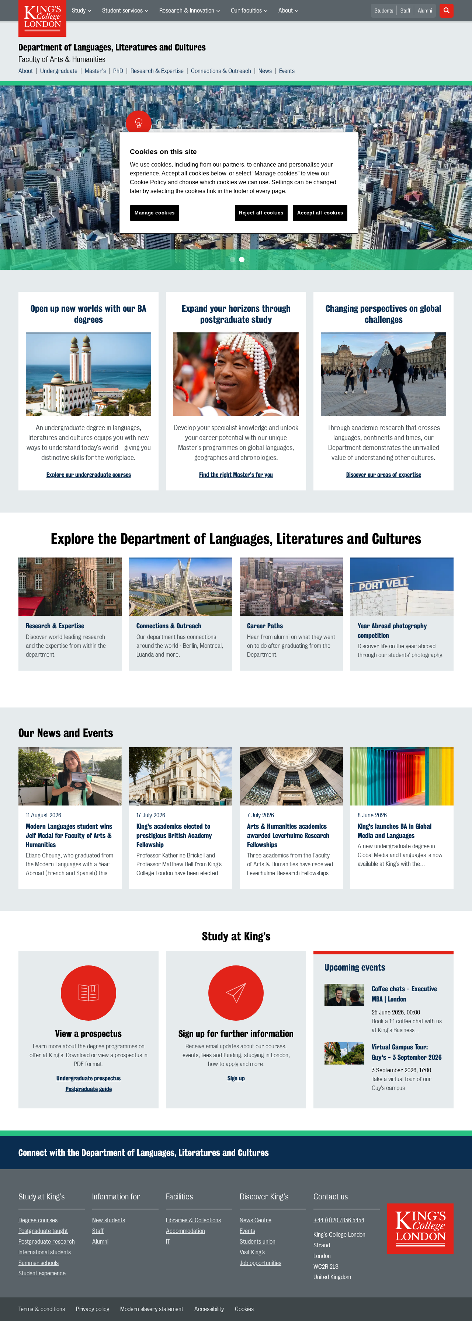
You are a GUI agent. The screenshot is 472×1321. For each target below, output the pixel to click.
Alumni (425, 11)
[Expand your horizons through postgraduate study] (236, 374)
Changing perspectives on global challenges (383, 314)
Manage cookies (155, 213)
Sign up (236, 1078)
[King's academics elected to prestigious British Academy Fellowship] (180, 776)
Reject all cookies (261, 213)
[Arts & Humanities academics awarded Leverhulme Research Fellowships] (291, 776)
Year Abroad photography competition (392, 630)
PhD (118, 71)
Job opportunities (260, 1263)
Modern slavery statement (151, 1309)
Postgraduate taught (43, 1231)
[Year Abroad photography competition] (402, 587)
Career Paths (265, 625)
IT (168, 1242)
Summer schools (38, 1263)
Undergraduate (58, 71)
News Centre (255, 1220)
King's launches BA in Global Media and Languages (394, 831)
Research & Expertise (157, 71)
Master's (95, 71)
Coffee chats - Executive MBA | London (404, 994)
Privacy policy (92, 1309)
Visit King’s (252, 1252)
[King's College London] (420, 1222)
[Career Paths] (291, 587)
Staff (405, 11)
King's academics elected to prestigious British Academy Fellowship (174, 835)
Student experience (42, 1273)
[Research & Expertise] (70, 587)
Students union (257, 1242)
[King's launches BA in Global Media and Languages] (402, 776)
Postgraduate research (46, 1242)
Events (287, 71)
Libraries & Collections (193, 1220)
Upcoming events (354, 967)
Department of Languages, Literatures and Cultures (112, 47)
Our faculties (246, 11)
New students (108, 1220)
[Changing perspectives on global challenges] (383, 374)
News (265, 71)
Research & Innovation (186, 11)
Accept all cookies (320, 213)
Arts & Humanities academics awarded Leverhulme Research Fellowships (288, 835)
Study (79, 11)
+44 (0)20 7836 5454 (338, 1220)
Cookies (244, 1309)
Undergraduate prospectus (88, 1078)
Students (384, 11)
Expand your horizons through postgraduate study (236, 314)
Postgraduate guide (89, 1089)
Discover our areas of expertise (383, 475)
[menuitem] (81, 10)
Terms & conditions (41, 1309)
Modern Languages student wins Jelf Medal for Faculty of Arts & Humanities (69, 835)
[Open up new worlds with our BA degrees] (88, 374)
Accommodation (185, 1231)
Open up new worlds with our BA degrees (88, 314)
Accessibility (209, 1309)
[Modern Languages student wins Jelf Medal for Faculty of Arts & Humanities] (70, 776)
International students (44, 1252)
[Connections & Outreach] (180, 587)
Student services (122, 11)
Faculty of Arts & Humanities (61, 59)
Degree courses (38, 1220)
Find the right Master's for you (236, 475)
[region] (238, 183)
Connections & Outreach (221, 71)
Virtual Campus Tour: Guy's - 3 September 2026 (407, 1052)
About (285, 11)
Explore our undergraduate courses (88, 475)
